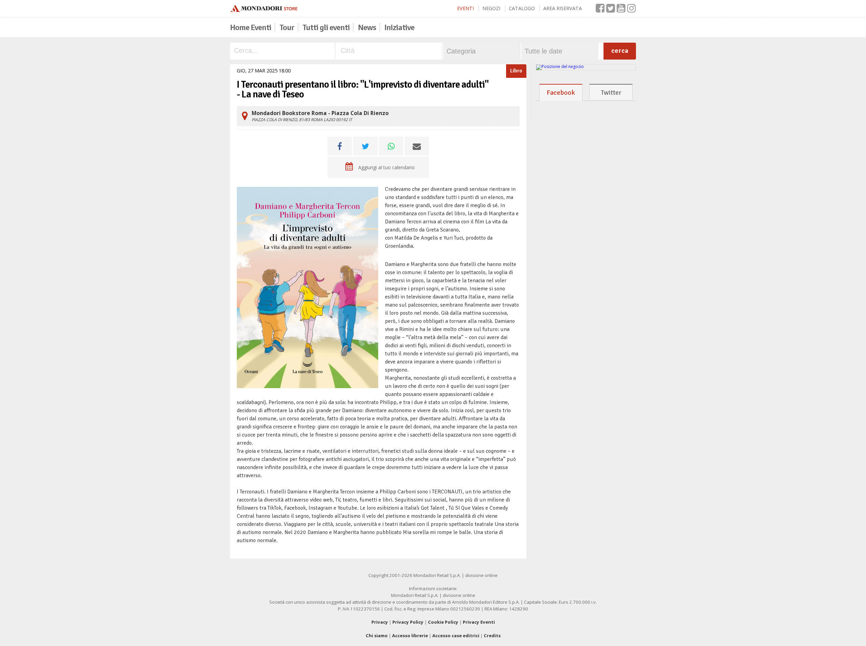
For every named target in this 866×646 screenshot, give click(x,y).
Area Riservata (562, 8)
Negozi (491, 8)
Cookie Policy (443, 622)
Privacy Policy (408, 622)
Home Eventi (250, 27)
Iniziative (399, 27)
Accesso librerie (410, 635)
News (367, 27)
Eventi (465, 8)
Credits (492, 635)
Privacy (379, 622)
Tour (286, 27)
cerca (619, 50)
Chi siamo (377, 635)
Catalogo (522, 8)
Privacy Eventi (479, 622)
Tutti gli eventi (326, 27)
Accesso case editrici (455, 635)
